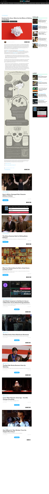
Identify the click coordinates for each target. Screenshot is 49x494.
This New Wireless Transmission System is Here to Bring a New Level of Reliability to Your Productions (42, 102)
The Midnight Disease (20, 50)
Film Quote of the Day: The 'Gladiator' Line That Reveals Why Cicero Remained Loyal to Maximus (42, 27)
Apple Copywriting (8, 163)
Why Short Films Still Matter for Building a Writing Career (42, 83)
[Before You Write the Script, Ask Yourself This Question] (35, 77)
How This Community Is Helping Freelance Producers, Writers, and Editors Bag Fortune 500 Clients (42, 34)
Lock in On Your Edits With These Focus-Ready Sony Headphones (42, 89)
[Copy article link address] (28, 42)
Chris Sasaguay (5, 434)
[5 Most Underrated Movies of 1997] (17, 450)
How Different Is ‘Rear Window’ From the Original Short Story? (14, 430)
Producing (43, 3)
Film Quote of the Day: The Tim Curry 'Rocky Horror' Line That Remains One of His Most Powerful (42, 39)
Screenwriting (11, 3)
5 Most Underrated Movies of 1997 (12, 462)
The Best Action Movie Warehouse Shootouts (16, 334)
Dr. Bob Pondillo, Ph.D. (41, 85)
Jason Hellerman (5, 273)
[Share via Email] (27, 42)
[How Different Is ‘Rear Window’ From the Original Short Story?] (17, 418)
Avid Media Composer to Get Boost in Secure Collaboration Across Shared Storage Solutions (16, 301)
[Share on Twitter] (26, 42)
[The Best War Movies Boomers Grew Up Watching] (17, 353)
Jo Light (4, 240)
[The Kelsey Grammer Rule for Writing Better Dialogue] (17, 223)
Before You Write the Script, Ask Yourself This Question (42, 77)
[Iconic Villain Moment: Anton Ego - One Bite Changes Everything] (17, 386)
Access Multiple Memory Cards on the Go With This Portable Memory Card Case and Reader (42, 95)
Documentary (25, 3)
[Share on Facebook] (25, 42)
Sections (5, 1)
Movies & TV (38, 3)
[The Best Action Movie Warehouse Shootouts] (17, 322)
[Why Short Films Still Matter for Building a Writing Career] (35, 83)
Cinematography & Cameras (18, 3)
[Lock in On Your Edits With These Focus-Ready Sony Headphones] (35, 89)
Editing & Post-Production (32, 3)
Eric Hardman (5, 402)
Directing (7, 3)
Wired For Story (15, 52)
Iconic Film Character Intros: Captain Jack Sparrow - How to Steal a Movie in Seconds (42, 45)
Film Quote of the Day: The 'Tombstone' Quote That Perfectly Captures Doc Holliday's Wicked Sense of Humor (42, 22)
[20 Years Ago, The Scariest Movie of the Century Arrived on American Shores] (17, 481)
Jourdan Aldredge (6, 306)
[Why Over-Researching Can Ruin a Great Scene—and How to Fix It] (17, 255)
